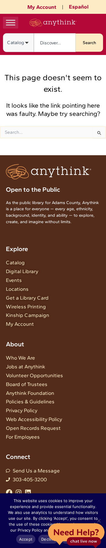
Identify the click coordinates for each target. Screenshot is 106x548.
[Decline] (99, 521)
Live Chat (76, 535)
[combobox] (55, 42)
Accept (26, 539)
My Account (41, 7)
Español (79, 7)
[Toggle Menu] (10, 22)
